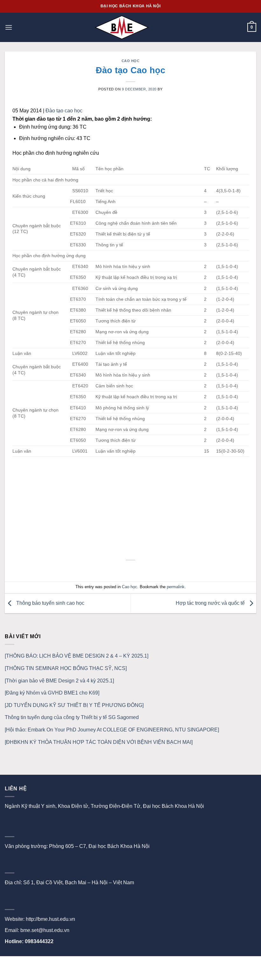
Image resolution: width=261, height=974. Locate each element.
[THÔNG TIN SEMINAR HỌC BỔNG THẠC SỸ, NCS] (66, 668)
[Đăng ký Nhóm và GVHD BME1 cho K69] (52, 692)
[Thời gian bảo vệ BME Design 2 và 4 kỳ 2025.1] (59, 680)
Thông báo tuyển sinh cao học (49, 603)
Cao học (131, 61)
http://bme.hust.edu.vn (50, 919)
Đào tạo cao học (64, 110)
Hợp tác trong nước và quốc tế (211, 603)
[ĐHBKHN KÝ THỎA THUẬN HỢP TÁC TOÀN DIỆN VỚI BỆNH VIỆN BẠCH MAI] (99, 742)
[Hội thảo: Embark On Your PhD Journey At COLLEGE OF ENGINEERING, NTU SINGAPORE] (112, 729)
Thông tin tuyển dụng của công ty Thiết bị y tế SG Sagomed (72, 717)
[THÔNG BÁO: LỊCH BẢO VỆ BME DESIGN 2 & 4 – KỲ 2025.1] (76, 656)
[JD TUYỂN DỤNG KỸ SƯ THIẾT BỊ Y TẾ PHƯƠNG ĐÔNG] (74, 705)
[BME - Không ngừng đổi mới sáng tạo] (122, 27)
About (119, 963)
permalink (176, 586)
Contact (139, 963)
